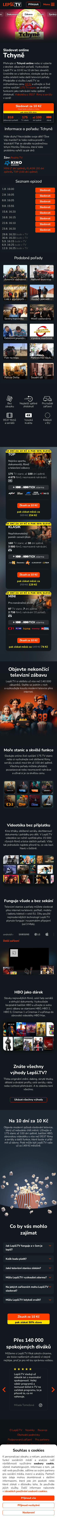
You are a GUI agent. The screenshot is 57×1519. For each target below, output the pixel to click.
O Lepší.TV (16, 1430)
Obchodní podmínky (28, 1435)
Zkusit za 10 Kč (28, 1153)
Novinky (30, 1430)
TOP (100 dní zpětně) (25, 172)
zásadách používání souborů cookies (25, 1491)
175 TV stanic (28, 87)
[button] (4, 1389)
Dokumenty (13, 14)
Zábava (28, 14)
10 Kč (28, 84)
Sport (41, 14)
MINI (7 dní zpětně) (14, 168)
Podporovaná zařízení (20, 1439)
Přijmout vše (28, 1498)
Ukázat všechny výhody (28, 1099)
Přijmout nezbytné (29, 1505)
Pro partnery (42, 1439)
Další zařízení (11, 941)
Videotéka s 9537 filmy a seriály (33, 94)
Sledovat (45, 190)
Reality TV (17, 157)
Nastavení (28, 1512)
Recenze (42, 1430)
